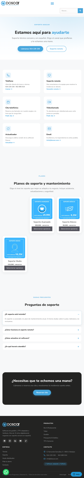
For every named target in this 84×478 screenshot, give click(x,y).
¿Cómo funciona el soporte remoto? (19, 330)
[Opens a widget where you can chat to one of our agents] (76, 474)
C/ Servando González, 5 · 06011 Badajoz (61, 452)
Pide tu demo (7, 461)
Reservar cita (42, 392)
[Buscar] (80, 10)
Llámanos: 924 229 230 (30, 49)
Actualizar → (10, 143)
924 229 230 (51, 455)
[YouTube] (20, 441)
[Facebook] (4, 441)
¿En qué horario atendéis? (15, 346)
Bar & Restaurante (50, 428)
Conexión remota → (54, 89)
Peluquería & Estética (51, 438)
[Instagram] (10, 441)
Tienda (4, 452)
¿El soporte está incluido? (15, 314)
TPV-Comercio (48, 441)
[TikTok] (26, 441)
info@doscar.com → (54, 140)
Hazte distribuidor (8, 458)
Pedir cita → (9, 116)
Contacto (5, 465)
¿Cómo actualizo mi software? (17, 338)
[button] (52, 3)
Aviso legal (63, 475)
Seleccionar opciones (42, 229)
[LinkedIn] (15, 441)
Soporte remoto (56, 49)
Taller (45, 431)
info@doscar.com (52, 459)
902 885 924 (62, 455)
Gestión (46, 434)
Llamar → (8, 89)
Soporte (5, 455)
